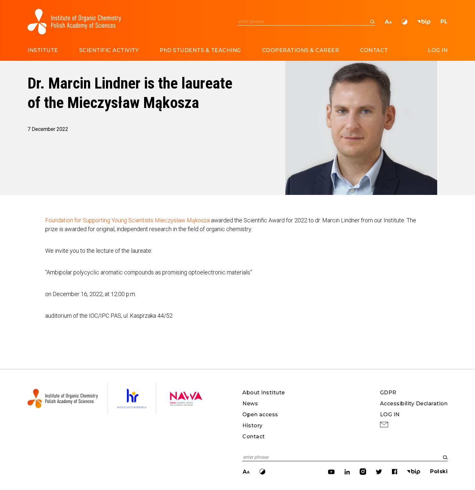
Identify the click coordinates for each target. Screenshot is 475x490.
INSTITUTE (42, 50)
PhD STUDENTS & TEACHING (200, 50)
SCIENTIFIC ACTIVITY (109, 50)
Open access (260, 414)
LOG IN (438, 50)
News (250, 403)
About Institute (263, 392)
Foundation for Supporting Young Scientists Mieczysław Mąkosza (127, 220)
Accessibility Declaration (414, 403)
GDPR (388, 392)
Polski (439, 471)
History (252, 425)
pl (444, 21)
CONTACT (374, 50)
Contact (253, 436)
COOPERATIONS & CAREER (300, 50)
